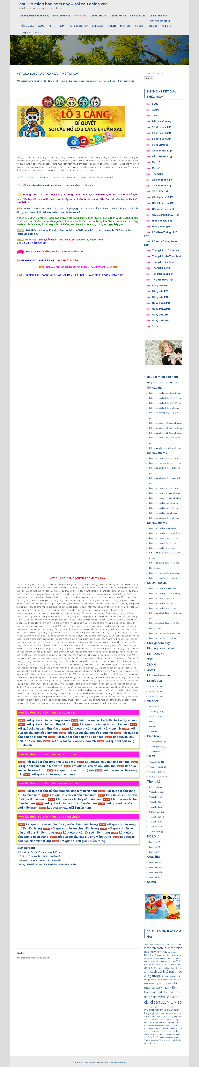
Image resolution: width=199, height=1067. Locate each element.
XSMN (52, 26)
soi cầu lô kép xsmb (169, 1031)
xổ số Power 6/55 (162, 156)
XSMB (41, 26)
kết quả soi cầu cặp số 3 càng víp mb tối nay (40, 852)
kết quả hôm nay (79, 26)
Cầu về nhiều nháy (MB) (165, 215)
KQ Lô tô (166, 26)
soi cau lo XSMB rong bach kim (162, 1028)
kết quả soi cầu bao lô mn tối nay (162, 527)
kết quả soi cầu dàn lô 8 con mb (107, 761)
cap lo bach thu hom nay (165, 961)
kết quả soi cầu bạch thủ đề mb (48, 724)
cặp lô (170, 984)
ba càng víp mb (46, 185)
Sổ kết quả (97, 26)
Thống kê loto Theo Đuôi (167, 256)
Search (148, 78)
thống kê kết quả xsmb (169, 1037)
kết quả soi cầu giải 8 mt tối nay (162, 602)
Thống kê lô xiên (166, 1040)
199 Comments (127, 81)
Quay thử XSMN (161, 308)
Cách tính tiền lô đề (162, 968)
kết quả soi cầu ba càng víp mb (48, 720)
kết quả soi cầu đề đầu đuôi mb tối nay (165, 497)
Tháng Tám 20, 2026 (36, 81)
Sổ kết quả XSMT (161, 133)
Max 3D (156, 162)
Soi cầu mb (80, 15)
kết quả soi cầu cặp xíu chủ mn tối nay (165, 532)
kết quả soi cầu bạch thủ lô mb (39, 728)
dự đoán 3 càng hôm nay (153, 1007)
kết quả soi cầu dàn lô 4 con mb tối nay (165, 457)
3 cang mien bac (71, 185)
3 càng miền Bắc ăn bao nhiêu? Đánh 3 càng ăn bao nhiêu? (48, 864)
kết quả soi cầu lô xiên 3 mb (74, 770)
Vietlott (112, 26)
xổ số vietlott (160, 144)
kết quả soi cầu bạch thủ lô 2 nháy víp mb (108, 720)
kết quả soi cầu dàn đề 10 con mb (80, 737)
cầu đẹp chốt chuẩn (159, 984)
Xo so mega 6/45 (162, 150)
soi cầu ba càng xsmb (26, 177)
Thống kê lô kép (151, 1040)
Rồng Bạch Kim (162, 1013)
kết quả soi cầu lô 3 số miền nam (79, 799)
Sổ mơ (38, 32)
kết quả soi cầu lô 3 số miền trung (86, 832)
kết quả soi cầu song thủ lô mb (53, 774)
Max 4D (156, 168)
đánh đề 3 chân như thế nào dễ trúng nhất (40, 860)
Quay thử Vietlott (162, 320)
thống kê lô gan (161, 226)
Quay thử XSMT (161, 314)
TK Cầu (139, 26)
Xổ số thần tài (160, 191)
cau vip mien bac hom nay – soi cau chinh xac (63, 4)
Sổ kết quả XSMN (161, 138)
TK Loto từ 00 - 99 (162, 279)
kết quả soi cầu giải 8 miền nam (69, 807)
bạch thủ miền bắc (170, 955)
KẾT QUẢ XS (27, 26)
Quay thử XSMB (161, 303)
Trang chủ (77, 1062)
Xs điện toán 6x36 (162, 179)
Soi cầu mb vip (98, 15)
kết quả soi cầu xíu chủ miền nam (73, 795)
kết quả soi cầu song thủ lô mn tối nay (164, 572)
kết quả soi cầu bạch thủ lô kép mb (104, 724)
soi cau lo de (173, 1014)
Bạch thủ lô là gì (152, 955)
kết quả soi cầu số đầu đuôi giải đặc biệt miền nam (62, 791)
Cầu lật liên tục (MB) (163, 203)
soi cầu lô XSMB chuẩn (172, 1034)
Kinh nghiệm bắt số (160, 21)
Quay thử (25, 32)
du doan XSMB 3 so (163, 1002)
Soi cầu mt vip (137, 15)
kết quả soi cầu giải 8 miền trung (82, 841)
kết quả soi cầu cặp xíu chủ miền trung (84, 836)
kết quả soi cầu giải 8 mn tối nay (162, 542)
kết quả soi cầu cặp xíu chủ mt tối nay (164, 592)
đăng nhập (30, 958)
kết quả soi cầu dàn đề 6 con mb (90, 732)
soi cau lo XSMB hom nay (154, 1025)
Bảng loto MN (160, 297)
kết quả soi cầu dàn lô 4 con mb (73, 741)
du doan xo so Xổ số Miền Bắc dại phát (160, 987)
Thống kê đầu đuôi (163, 262)
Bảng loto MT (160, 291)
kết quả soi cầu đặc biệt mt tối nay (163, 597)
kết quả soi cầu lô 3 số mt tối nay (162, 607)
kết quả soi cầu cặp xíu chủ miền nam (71, 803)
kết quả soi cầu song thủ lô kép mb (51, 761)
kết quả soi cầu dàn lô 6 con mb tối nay (165, 492)
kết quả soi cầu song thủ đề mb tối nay (165, 462)
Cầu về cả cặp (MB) (163, 209)
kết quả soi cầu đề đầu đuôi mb (94, 766)
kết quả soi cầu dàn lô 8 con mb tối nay (165, 487)
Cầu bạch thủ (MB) (162, 197)
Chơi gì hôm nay (158, 15)
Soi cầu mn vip (118, 15)
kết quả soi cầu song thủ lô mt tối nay (164, 632)
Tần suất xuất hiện (162, 274)
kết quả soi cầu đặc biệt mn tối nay (163, 537)
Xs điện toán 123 (161, 185)
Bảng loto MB (160, 285)
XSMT (62, 26)
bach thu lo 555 (163, 944)
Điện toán (125, 26)
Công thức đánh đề (162, 980)
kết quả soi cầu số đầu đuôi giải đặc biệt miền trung (62, 824)
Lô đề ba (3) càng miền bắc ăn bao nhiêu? (39, 856)
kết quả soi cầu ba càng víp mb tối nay (165, 392)
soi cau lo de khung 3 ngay (168, 1016)
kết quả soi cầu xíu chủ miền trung (75, 828)
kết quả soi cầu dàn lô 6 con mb (40, 766)
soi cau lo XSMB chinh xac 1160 (166, 1022)
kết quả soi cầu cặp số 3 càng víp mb (95, 728)
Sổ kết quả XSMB (162, 127)
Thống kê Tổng (161, 268)
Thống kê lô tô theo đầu (166, 250)
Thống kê (152, 26)
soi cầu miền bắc (151, 1037)
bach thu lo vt (173, 952)
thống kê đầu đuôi (162, 220)
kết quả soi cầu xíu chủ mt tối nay (163, 637)
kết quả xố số (168, 1007)
